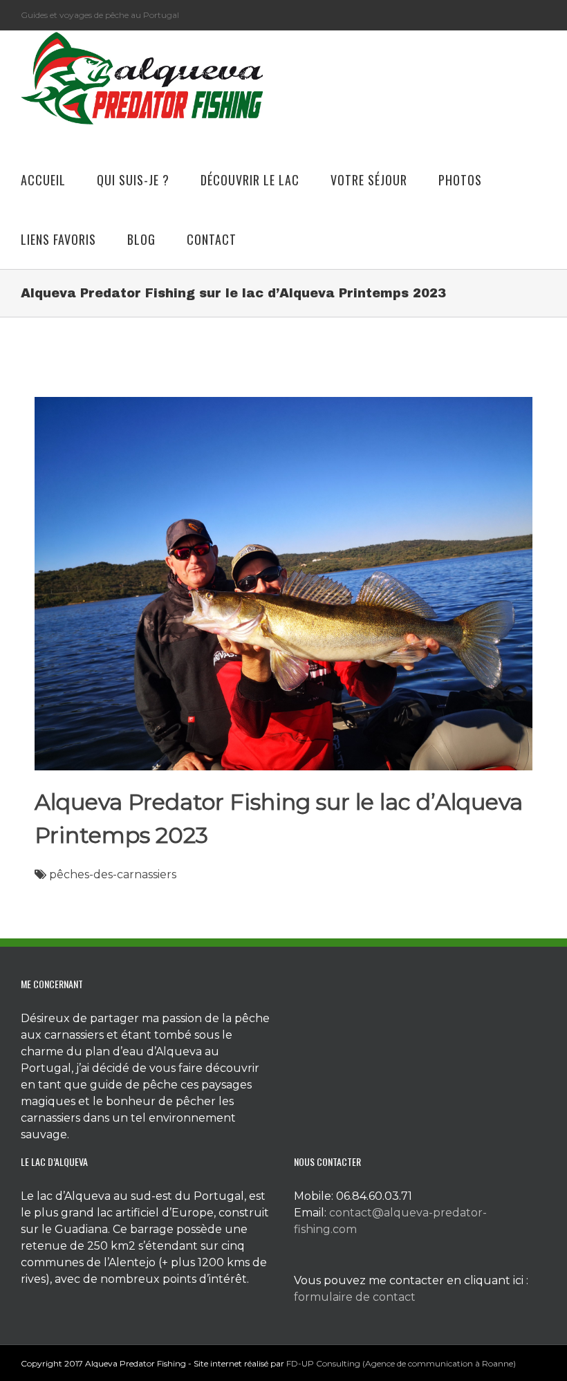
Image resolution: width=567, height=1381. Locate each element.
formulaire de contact (355, 1297)
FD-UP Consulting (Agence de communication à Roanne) (401, 1363)
